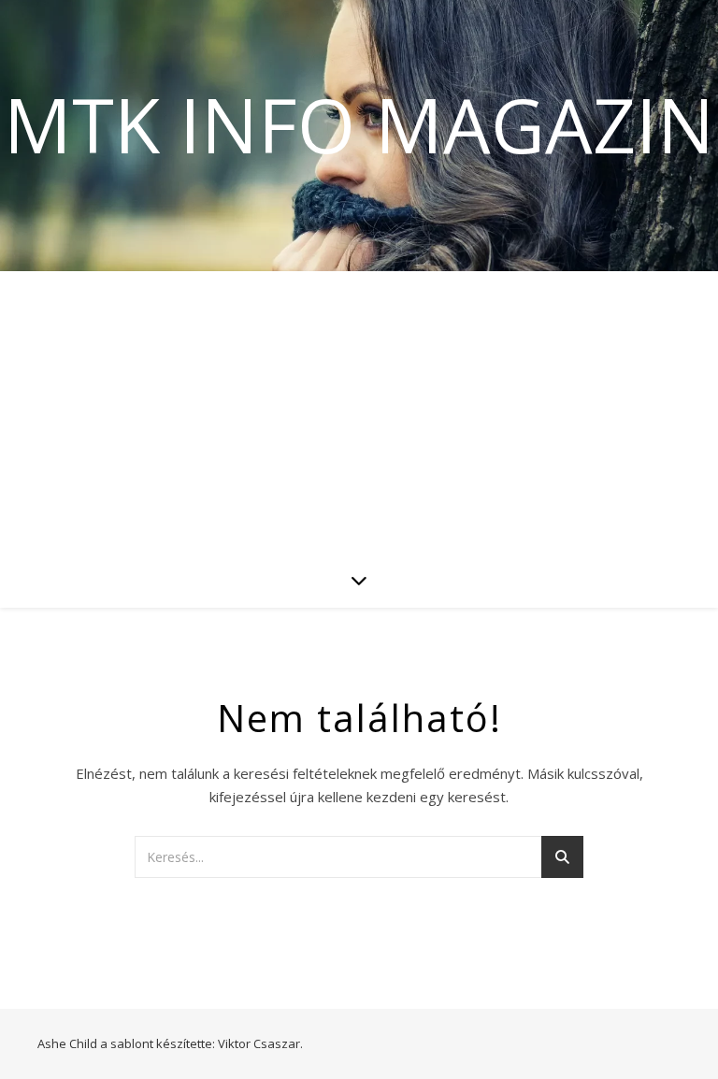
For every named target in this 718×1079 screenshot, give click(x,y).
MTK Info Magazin (359, 124)
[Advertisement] (359, 411)
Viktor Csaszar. (260, 1043)
